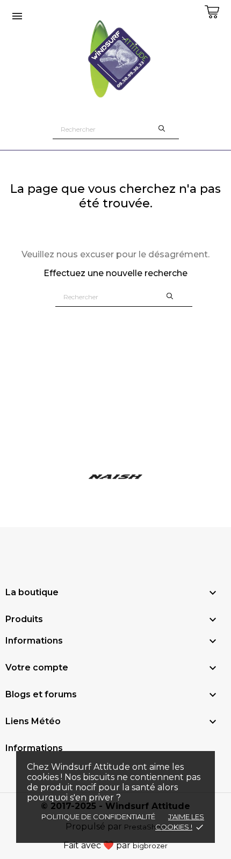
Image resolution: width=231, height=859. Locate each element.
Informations (34, 748)
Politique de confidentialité (98, 816)
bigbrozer (150, 845)
